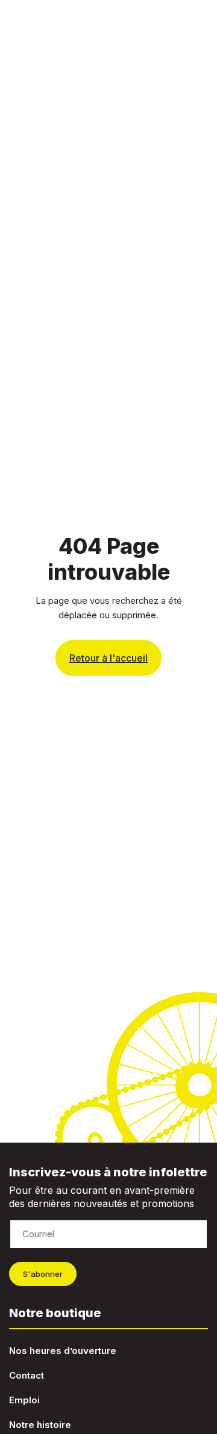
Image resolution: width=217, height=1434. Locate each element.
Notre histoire (40, 1424)
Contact (26, 1375)
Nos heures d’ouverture (62, 1350)
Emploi (24, 1400)
